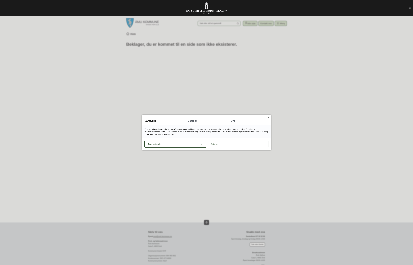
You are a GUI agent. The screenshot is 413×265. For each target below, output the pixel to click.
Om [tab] (233, 120)
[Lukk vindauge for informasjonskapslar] (268, 117)
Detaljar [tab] (192, 120)
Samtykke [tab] (150, 120)
